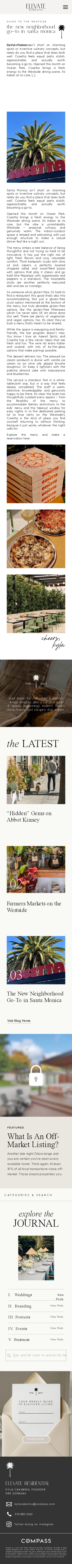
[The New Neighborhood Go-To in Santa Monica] (36, 1258)
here (26, 438)
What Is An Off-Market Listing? (33, 1141)
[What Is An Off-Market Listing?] (36, 1075)
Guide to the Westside (27, 21)
